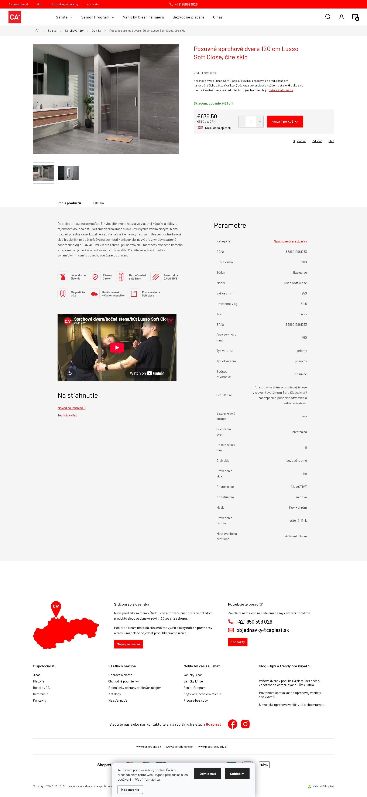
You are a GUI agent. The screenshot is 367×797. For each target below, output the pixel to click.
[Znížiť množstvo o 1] (242, 121)
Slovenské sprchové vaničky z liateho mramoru (292, 704)
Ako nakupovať (18, 4)
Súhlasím (237, 774)
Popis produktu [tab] (69, 203)
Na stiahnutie (117, 700)
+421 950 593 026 (254, 622)
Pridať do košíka (285, 121)
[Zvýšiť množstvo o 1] (259, 121)
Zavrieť (223, 139)
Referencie (40, 694)
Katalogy (114, 694)
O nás (37, 675)
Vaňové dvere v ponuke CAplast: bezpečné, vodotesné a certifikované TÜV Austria (289, 683)
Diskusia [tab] (98, 203)
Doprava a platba (120, 675)
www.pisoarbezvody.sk (212, 746)
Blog (39, 4)
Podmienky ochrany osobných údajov (134, 687)
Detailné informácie (281, 90)
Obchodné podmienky (64, 4)
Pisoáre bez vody (196, 700)
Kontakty (93, 4)
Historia (38, 681)
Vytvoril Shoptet (323, 786)
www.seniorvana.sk (148, 746)
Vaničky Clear (193, 675)
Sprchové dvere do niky (290, 241)
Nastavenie (130, 789)
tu (158, 779)
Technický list (67, 415)
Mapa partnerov (129, 644)
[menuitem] (64, 16)
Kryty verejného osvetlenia (202, 694)
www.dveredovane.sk (179, 746)
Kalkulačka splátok (218, 128)
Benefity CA (41, 687)
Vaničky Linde (193, 681)
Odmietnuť (208, 774)
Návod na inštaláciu (71, 408)
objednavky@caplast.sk (262, 630)
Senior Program (195, 687)
